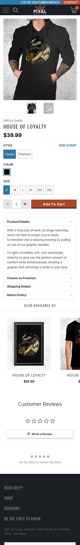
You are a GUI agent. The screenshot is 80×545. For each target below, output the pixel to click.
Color (8, 164)
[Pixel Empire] (40, 10)
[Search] (16, 10)
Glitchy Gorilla (12, 120)
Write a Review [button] (42, 434)
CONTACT (71, 2)
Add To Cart (54, 204)
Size (6, 181)
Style (7, 145)
